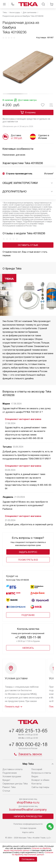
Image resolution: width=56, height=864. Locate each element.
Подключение (10, 773)
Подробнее (28, 615)
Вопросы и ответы (41, 773)
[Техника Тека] (28, 4)
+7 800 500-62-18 (28, 744)
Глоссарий (37, 769)
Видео (35, 776)
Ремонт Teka (9, 787)
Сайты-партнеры (40, 787)
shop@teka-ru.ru (28, 802)
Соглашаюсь (28, 859)
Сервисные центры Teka (15, 783)
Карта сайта (28, 832)
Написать (28, 648)
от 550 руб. (16, 138)
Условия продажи (12, 776)
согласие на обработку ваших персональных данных (27, 849)
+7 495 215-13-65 (28, 730)
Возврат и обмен (40, 780)
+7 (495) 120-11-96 (28, 637)
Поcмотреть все (28, 560)
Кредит (6, 780)
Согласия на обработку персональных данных (32, 853)
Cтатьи (6, 791)
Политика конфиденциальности (28, 824)
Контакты (37, 783)
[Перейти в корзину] (51, 4)
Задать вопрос (28, 552)
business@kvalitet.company (28, 809)
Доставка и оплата (12, 769)
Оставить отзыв (28, 245)
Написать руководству (28, 816)
